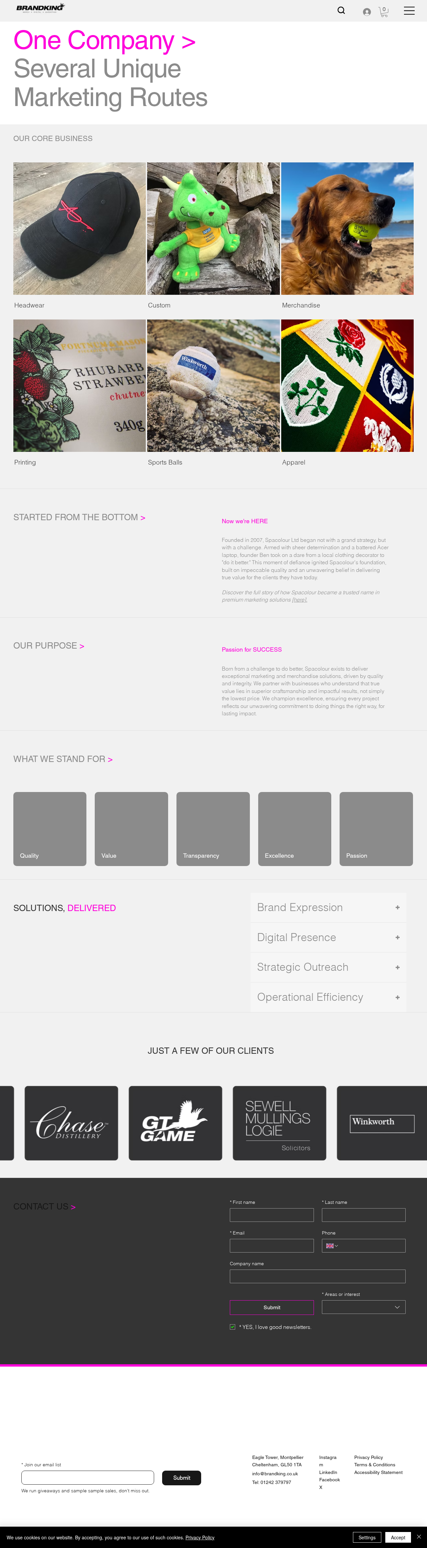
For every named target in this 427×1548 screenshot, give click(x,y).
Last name (334, 1202)
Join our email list (41, 1465)
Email (237, 1233)
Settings (367, 1537)
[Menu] (409, 10)
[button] (384, 12)
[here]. (299, 599)
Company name (247, 1264)
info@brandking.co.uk (275, 1473)
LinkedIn (328, 1472)
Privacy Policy (368, 1457)
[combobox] (364, 1307)
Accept (398, 1537)
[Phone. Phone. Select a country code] (332, 1246)
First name (242, 1202)
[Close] (419, 1537)
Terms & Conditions (374, 1464)
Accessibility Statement (378, 1472)
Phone (329, 1233)
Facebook (329, 1479)
